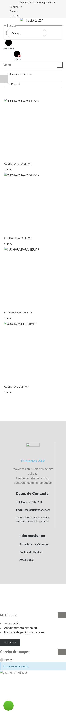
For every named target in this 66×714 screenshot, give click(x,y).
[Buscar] (50, 33)
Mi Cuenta (10, 642)
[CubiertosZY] (33, 20)
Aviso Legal (26, 559)
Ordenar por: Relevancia (19, 74)
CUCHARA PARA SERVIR (18, 163)
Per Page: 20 (13, 84)
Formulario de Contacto (34, 544)
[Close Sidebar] (62, 615)
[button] (57, 705)
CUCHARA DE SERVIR (16, 386)
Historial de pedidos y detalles (24, 632)
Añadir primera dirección (20, 628)
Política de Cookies (31, 552)
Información (12, 623)
